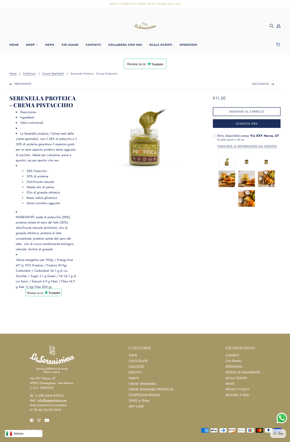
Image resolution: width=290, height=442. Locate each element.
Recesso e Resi (237, 395)
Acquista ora (246, 124)
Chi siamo (233, 361)
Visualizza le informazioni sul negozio (247, 146)
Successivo (261, 84)
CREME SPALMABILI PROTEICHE (151, 389)
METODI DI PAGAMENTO (242, 372)
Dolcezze (136, 366)
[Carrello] (278, 45)
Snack (134, 378)
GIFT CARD (136, 406)
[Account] (278, 26)
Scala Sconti (236, 378)
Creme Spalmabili (53, 73)
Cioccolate (138, 361)
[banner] (145, 25)
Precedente (23, 84)
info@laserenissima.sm (52, 400)
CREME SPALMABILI (142, 384)
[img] (271, 26)
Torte (133, 355)
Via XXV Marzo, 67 (264, 135)
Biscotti (135, 372)
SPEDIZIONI (233, 366)
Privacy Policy (237, 389)
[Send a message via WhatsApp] (282, 418)
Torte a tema (139, 400)
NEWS (230, 384)
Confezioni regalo (144, 395)
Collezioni (29, 73)
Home (13, 73)
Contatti (232, 355)
